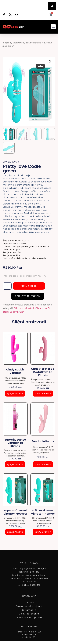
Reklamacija (29, 609)
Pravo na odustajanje (29, 606)
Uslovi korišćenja (29, 613)
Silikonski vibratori (24, 308)
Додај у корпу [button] (15, 393)
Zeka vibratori (33, 42)
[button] (53, 26)
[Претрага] (52, 6)
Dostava (29, 602)
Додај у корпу (29, 285)
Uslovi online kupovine (29, 617)
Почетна (6, 42)
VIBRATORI (18, 42)
